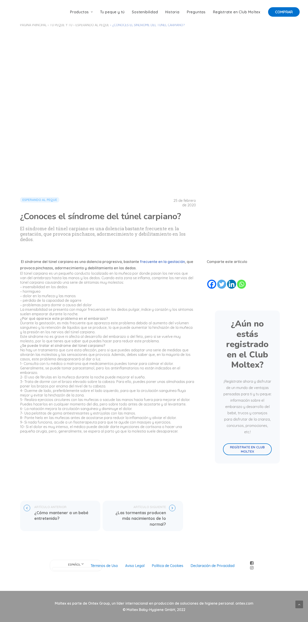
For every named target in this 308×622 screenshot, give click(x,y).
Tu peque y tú (112, 12)
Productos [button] (79, 12)
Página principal (33, 25)
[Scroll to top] (299, 604)
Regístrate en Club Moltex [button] (248, 449)
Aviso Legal (135, 565)
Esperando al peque (92, 25)
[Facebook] (211, 284)
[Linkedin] (231, 284)
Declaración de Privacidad (212, 565)
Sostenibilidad (145, 12)
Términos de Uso (104, 565)
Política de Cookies (167, 565)
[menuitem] (83, 12)
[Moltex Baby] (23, 12)
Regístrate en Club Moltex (236, 12)
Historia (172, 12)
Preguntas (196, 12)
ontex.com (244, 603)
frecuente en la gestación (162, 261)
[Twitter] (221, 284)
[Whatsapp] (241, 284)
